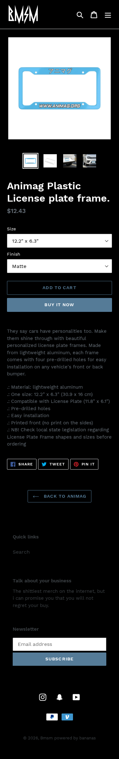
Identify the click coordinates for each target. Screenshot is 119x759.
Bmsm (46, 738)
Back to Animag (64, 496)
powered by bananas (75, 738)
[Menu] (108, 14)
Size (11, 228)
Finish (13, 254)
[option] (30, 160)
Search (21, 552)
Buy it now (59, 304)
